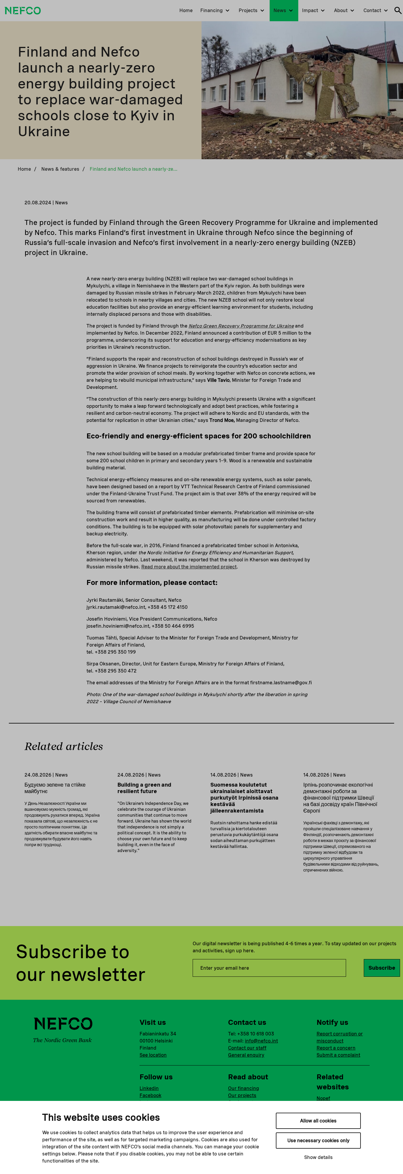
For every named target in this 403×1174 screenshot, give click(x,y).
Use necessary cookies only (318, 1140)
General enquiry (246, 1055)
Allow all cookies (318, 1121)
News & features (60, 169)
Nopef (323, 1098)
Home (24, 169)
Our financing (243, 1088)
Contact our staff (247, 1048)
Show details (318, 1157)
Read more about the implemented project (189, 567)
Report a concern (336, 1048)
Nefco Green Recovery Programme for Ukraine (241, 326)
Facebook (150, 1095)
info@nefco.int (261, 1041)
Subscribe (381, 968)
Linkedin (149, 1088)
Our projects (242, 1095)
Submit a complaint (338, 1055)
